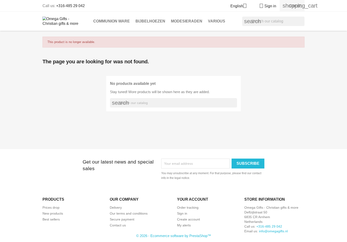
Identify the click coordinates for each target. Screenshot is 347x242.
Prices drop (50, 207)
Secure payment (122, 219)
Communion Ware (111, 21)
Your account (192, 199)
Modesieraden (186, 21)
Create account (188, 219)
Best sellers (51, 219)
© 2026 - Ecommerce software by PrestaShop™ (173, 236)
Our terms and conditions (129, 213)
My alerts (184, 225)
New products (52, 213)
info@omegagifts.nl (273, 231)
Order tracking (188, 207)
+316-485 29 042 (70, 6)
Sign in (182, 213)
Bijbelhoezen (150, 21)
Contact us (118, 225)
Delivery (116, 207)
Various (216, 21)
